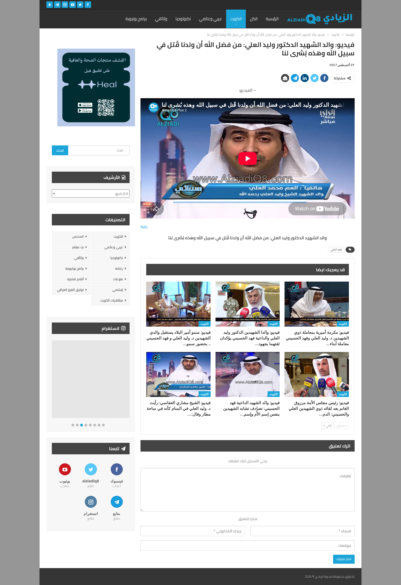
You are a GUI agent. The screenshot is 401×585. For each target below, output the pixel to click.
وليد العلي (336, 249)
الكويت (236, 19)
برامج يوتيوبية (74, 268)
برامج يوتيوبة (136, 19)
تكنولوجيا (183, 19)
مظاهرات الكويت (111, 300)
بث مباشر (78, 247)
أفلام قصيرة (75, 279)
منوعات (118, 279)
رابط (143, 227)
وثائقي (161, 19)
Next (128, 380)
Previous (53, 380)
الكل (254, 19)
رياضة (119, 268)
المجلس (78, 236)
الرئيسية (272, 19)
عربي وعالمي (210, 19)
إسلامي (117, 289)
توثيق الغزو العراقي (70, 289)
